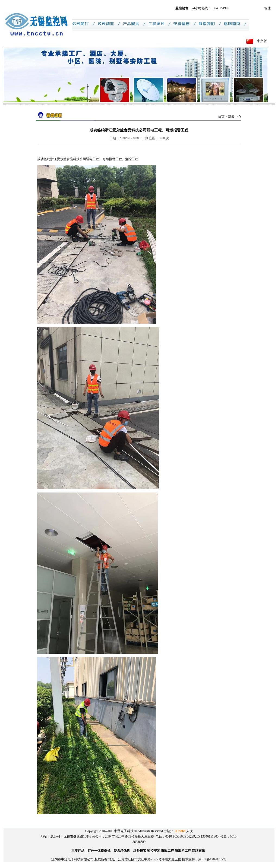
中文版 (262, 41)
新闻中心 (234, 117)
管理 (267, 8)
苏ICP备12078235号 (212, 859)
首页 (221, 117)
